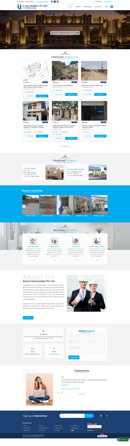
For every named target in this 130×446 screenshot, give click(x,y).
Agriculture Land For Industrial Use (92, 85)
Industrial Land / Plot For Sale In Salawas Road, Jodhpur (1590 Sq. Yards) (36, 86)
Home (70, 6)
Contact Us (42, 430)
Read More (60, 385)
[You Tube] (57, 1)
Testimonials (27, 430)
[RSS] (72, 430)
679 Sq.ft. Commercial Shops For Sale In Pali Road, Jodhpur (94, 126)
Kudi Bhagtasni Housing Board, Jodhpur (99, 216)
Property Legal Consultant (97, 246)
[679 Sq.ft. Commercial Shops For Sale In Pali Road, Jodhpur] (94, 111)
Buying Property (54, 246)
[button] (43, 1)
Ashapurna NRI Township (75, 169)
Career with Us (75, 425)
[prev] (23, 172)
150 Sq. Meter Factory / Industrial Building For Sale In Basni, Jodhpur (34, 126)
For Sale (45, 82)
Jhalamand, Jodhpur (65, 215)
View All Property (65, 146)
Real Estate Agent (33, 246)
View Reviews (81, 394)
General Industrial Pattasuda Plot (63, 85)
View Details (29, 96)
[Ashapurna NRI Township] (98, 172)
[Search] (111, 6)
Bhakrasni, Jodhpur (82, 215)
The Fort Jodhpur (30, 168)
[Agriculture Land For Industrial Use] (94, 71)
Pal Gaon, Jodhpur (30, 215)
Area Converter (59, 428)
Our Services (98, 6)
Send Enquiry (42, 96)
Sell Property (76, 246)
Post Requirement (44, 428)
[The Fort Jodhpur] (55, 172)
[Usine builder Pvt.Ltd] (32, 6)
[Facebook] (52, 1)
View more (27, 318)
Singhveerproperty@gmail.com (32, 354)
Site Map (57, 430)
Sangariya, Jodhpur (48, 215)
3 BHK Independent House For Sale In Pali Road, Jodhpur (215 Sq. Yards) (64, 126)
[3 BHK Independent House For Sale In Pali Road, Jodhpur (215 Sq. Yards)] (65, 111)
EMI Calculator (74, 428)
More (106, 6)
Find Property (87, 6)
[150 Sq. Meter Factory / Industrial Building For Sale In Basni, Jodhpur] (36, 111)
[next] (106, 172)
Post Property (27, 428)
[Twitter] (55, 1)
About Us (77, 6)
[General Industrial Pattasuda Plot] (65, 71)
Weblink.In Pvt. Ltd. (39, 436)
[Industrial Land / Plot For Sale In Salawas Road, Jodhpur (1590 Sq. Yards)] (36, 71)
